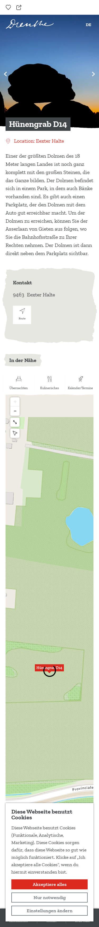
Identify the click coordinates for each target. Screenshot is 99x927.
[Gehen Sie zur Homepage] (30, 24)
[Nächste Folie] (93, 74)
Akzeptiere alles (50, 884)
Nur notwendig (50, 897)
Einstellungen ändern (50, 911)
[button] (15, 402)
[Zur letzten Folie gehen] (5, 74)
